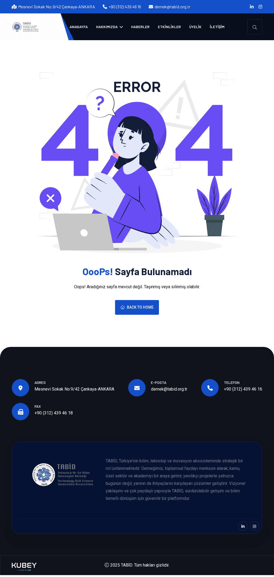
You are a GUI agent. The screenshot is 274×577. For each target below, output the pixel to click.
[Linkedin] (252, 6)
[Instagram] (260, 6)
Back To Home (140, 307)
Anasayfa (79, 26)
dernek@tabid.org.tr (172, 6)
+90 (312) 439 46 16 (243, 389)
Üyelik (195, 26)
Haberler (140, 26)
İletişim (217, 26)
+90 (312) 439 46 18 (54, 412)
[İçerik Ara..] (254, 26)
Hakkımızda (107, 26)
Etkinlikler (169, 26)
